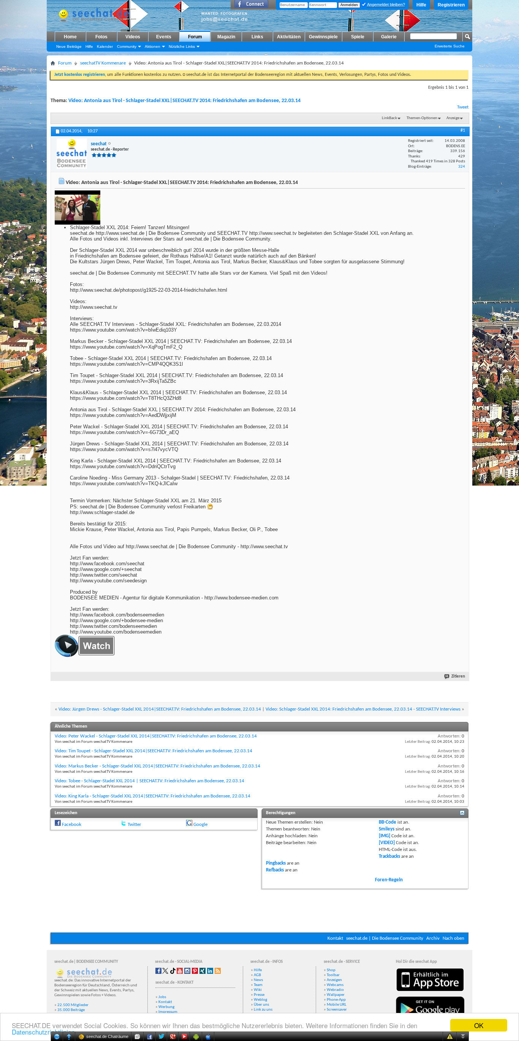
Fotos (101, 36)
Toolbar (333, 975)
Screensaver (337, 1010)
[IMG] (384, 835)
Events (163, 36)
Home (70, 36)
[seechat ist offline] (72, 153)
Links (257, 36)
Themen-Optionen (422, 118)
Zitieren (458, 677)
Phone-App (336, 1000)
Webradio (335, 990)
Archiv (433, 938)
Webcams (335, 985)
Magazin (226, 36)
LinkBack (389, 118)
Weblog (260, 1000)
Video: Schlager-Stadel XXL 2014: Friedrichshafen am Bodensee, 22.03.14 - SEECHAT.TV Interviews (363, 709)
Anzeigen (334, 980)
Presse (259, 995)
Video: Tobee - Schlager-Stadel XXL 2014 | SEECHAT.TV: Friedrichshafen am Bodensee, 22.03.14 (149, 780)
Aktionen (152, 46)
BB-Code (387, 822)
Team (258, 985)
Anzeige (452, 118)
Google (200, 824)
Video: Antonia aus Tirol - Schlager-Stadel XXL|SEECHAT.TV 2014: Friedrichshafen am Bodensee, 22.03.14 (184, 101)
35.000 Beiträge (71, 1010)
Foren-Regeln (389, 879)
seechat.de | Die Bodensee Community (384, 938)
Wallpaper (336, 995)
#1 (462, 130)
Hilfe (421, 5)
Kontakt (335, 938)
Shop (331, 970)
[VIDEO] (387, 842)
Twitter (134, 824)
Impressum (167, 1012)
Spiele (357, 36)
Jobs (162, 997)
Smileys (386, 829)
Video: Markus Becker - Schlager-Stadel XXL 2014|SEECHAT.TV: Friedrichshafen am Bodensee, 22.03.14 (157, 766)
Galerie (389, 36)
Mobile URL (337, 1005)
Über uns (261, 1005)
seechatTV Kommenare (103, 63)
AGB (257, 975)
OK (478, 1025)
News (258, 980)
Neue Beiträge (69, 46)
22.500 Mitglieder (73, 1005)
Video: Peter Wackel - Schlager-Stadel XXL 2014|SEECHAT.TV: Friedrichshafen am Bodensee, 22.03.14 (156, 736)
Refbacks (275, 870)
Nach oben (453, 938)
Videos (132, 36)
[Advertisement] (259, 910)
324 (461, 167)
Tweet (462, 107)
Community (126, 46)
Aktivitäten (289, 36)
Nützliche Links (182, 46)
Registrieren (451, 5)
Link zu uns (263, 1010)
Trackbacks (389, 856)
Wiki (258, 990)
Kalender (105, 46)
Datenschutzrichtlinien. (44, 1031)
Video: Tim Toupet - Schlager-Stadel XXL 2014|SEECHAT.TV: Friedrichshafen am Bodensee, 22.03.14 (153, 751)
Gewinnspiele (323, 36)
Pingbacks (276, 863)
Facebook (71, 824)
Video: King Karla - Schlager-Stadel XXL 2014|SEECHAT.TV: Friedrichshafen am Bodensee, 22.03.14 (152, 796)
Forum (195, 36)
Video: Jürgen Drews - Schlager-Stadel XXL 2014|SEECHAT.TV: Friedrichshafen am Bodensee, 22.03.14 (160, 709)
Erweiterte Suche (450, 46)
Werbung (166, 1007)
